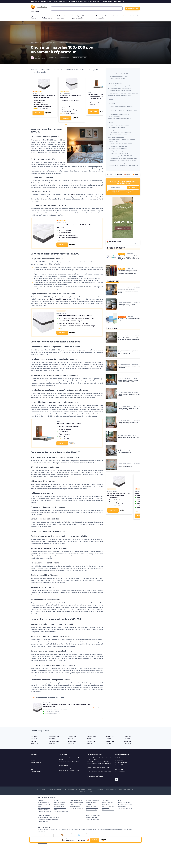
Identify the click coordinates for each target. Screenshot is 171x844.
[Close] (118, 376)
